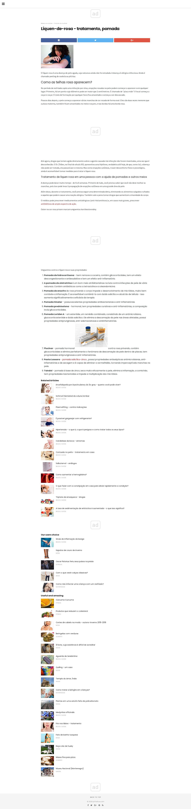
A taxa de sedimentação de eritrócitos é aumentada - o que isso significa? (90, 508)
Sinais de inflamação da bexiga (70, 539)
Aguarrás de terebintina (66, 656)
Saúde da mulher (60, 23)
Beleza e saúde (46, 23)
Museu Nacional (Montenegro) (70, 768)
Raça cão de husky (64, 746)
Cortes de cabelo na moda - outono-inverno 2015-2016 (81, 622)
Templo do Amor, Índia (66, 678)
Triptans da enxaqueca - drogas (70, 497)
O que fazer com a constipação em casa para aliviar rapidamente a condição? (92, 486)
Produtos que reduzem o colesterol (72, 611)
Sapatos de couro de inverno (69, 550)
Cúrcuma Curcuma (65, 600)
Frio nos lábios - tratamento (68, 723)
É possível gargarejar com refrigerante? (74, 418)
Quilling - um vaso (64, 667)
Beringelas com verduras (67, 633)
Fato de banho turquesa (67, 734)
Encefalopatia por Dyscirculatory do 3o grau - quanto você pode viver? (88, 384)
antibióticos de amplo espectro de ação (58, 204)
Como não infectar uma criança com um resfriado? (80, 584)
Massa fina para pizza (65, 757)
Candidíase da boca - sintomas (70, 441)
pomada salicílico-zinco (74, 359)
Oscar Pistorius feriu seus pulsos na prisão (75, 561)
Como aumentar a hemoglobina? (71, 474)
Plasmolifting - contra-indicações (71, 407)
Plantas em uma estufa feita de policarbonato (77, 701)
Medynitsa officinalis (65, 712)
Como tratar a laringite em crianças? (73, 690)
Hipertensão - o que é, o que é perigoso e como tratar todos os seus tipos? (90, 429)
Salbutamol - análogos (66, 463)
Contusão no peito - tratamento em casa (75, 452)
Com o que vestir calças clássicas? (72, 572)
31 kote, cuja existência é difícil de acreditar (75, 645)
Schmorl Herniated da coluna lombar (72, 396)
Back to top (95, 797)
